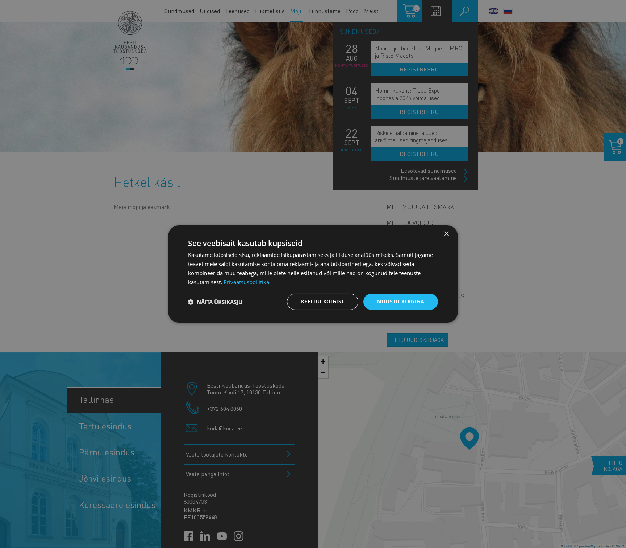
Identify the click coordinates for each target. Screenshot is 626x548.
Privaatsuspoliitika (246, 282)
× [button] (446, 234)
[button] (215, 302)
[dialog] (313, 274)
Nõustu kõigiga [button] (400, 301)
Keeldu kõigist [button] (323, 301)
